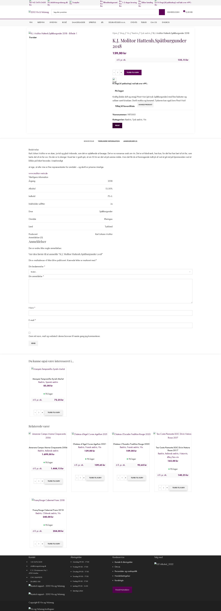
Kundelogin (119, 580)
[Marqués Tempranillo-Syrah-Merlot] (48, 368)
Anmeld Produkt (145, 105)
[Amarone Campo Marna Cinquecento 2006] (48, 435)
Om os (117, 566)
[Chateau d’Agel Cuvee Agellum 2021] (89, 433)
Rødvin (135, 33)
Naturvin (183, 453)
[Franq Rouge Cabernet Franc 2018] (48, 499)
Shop (122, 33)
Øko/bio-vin (173, 457)
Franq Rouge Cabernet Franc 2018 (48, 510)
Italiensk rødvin (51, 450)
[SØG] (162, 12)
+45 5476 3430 (39, 2)
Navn (32, 307)
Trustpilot (75, 2)
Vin (128, 33)
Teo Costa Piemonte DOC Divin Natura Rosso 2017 (173, 449)
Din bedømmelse (37, 266)
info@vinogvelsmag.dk (59, 2)
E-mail (32, 320)
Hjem (114, 33)
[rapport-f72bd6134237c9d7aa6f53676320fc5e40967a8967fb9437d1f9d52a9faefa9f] (47, 586)
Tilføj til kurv (133, 72)
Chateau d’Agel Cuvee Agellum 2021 (89, 444)
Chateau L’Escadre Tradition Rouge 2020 (131, 444)
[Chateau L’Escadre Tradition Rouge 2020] (131, 433)
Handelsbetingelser (122, 575)
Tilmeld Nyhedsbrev (122, 590)
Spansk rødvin (52, 382)
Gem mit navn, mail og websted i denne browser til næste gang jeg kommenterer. (64, 336)
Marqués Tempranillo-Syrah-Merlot (48, 378)
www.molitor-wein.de (38, 173)
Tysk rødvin (145, 33)
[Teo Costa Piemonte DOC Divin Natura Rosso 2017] (172, 435)
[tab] (89, 141)
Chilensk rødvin (50, 513)
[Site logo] (39, 11)
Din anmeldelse (36, 276)
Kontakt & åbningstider (124, 562)
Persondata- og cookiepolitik (126, 571)
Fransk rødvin (91, 447)
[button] (54, 412)
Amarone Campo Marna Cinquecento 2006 (48, 447)
